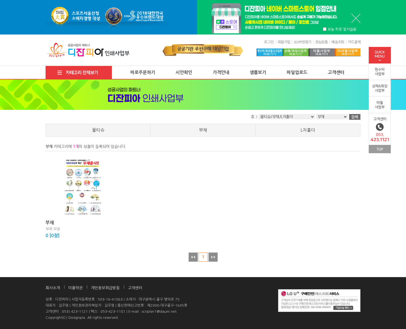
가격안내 (221, 72)
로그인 (269, 42)
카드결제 (354, 42)
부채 (203, 130)
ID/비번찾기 (302, 42)
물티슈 (98, 130)
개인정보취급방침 (105, 288)
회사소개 (53, 288)
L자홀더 (307, 130)
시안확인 (184, 72)
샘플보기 (258, 72)
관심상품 (321, 42)
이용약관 (75, 288)
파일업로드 (297, 72)
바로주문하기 (142, 72)
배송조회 (337, 42)
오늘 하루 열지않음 (342, 29)
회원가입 (284, 42)
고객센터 (336, 72)
